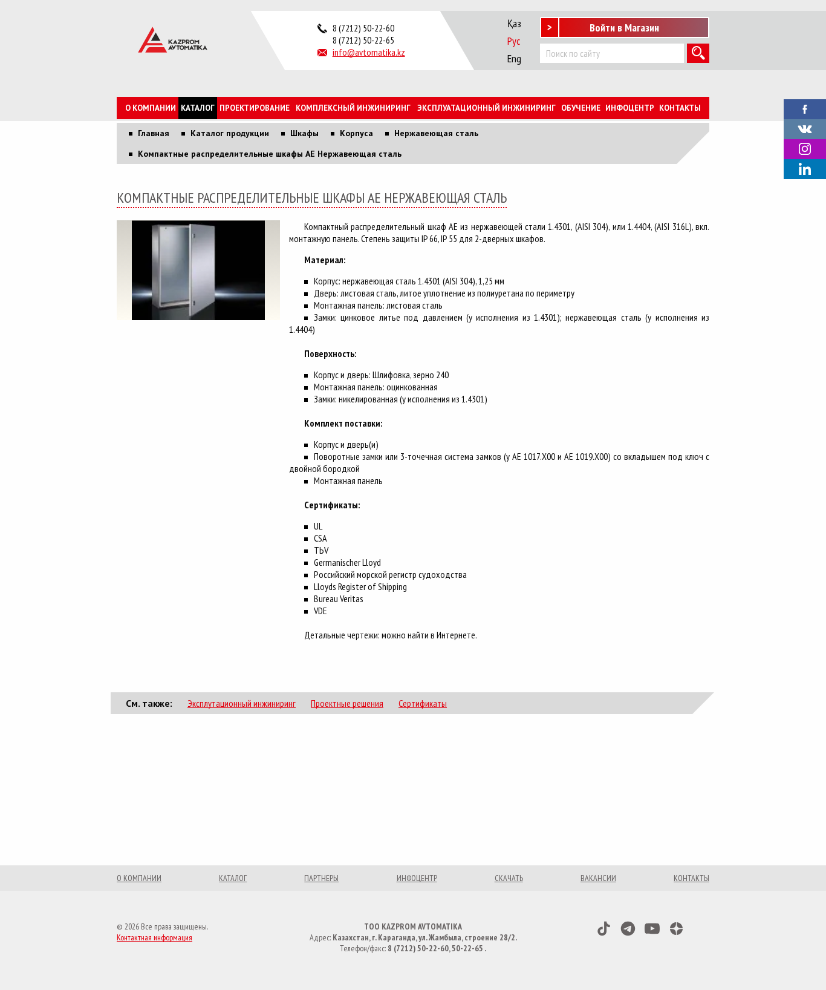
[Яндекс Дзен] (676, 928)
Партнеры (321, 878)
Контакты (680, 108)
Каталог (198, 108)
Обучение (580, 108)
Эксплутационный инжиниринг (241, 703)
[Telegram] (628, 928)
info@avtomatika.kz (369, 52)
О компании (150, 108)
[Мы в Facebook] (805, 108)
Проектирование (255, 108)
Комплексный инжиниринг (353, 108)
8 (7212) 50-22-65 (363, 40)
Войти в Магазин (624, 27)
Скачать (509, 878)
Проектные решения (347, 703)
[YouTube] (652, 928)
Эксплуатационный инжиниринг (486, 108)
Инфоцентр (629, 108)
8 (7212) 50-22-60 (363, 28)
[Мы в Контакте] (805, 128)
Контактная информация (154, 937)
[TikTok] (603, 928)
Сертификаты (422, 703)
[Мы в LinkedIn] (805, 169)
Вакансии (598, 878)
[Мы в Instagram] (805, 149)
